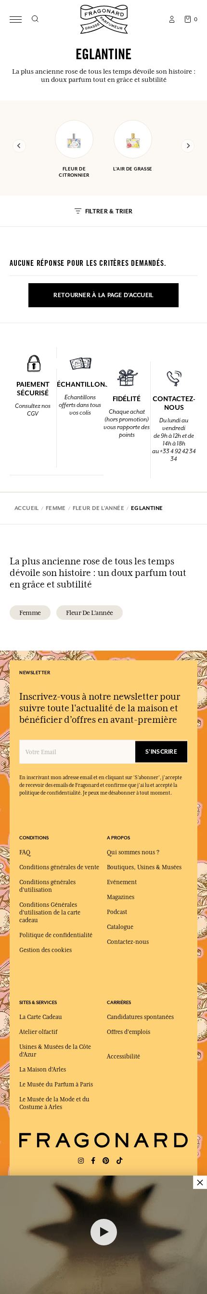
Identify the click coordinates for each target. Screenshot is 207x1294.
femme (30, 612)
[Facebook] (93, 1160)
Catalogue (120, 927)
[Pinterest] (106, 1160)
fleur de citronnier (74, 172)
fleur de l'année (89, 612)
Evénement (122, 882)
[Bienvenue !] (104, 18)
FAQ (24, 852)
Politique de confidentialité (55, 935)
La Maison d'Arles (42, 1069)
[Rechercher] (35, 19)
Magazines (120, 897)
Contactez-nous (128, 942)
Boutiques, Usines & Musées (144, 867)
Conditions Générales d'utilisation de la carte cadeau (49, 913)
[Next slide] (187, 146)
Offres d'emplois (128, 1032)
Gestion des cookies (45, 950)
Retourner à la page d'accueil (103, 295)
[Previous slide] (19, 146)
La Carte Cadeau (40, 1017)
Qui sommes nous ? (133, 852)
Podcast (117, 912)
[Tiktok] (119, 1160)
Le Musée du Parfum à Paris (56, 1084)
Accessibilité (123, 1056)
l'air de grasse (133, 169)
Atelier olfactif (38, 1032)
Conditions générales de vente (59, 867)
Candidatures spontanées (140, 1017)
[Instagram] (81, 1160)
